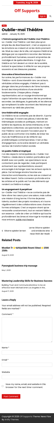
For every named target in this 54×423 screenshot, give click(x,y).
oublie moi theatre (25, 219)
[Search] (50, 16)
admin (5, 34)
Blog (4, 26)
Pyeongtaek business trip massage (19, 265)
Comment (7, 314)
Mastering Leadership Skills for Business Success (27, 280)
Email (5, 359)
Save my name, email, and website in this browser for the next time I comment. (26, 386)
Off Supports (27, 10)
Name (5, 347)
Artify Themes (12, 419)
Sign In (43, 16)
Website (6, 372)
